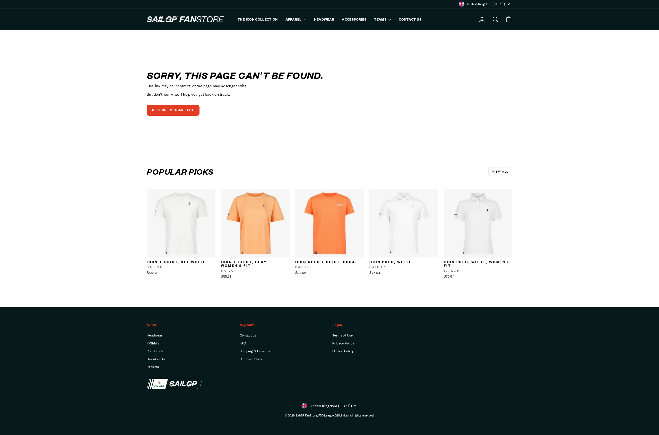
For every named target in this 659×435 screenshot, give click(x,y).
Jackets (153, 366)
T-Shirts (153, 343)
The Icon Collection (258, 19)
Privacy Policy (343, 343)
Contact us (410, 19)
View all (500, 172)
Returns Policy (251, 359)
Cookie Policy (342, 351)
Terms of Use (342, 335)
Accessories (354, 19)
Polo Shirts (155, 351)
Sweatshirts (156, 359)
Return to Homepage (173, 110)
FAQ (243, 343)
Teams (380, 19)
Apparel (293, 19)
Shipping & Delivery (255, 351)
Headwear (324, 19)
